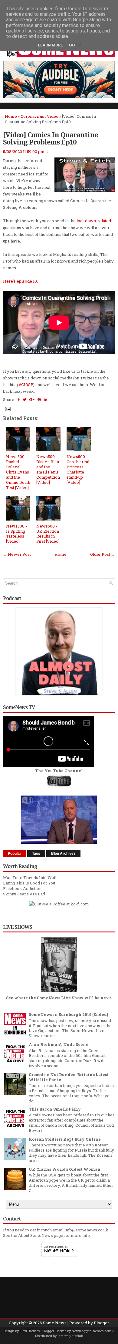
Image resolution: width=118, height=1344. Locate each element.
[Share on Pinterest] (39, 399)
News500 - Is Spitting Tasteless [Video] (16, 533)
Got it (76, 45)
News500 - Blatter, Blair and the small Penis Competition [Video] (48, 469)
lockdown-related (94, 220)
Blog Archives (63, 853)
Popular (14, 853)
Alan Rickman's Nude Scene (58, 1044)
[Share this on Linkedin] (45, 399)
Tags (36, 853)
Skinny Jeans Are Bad (24, 894)
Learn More (50, 45)
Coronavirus (32, 116)
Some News (55, 1322)
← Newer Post (17, 554)
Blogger (101, 1322)
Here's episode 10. (20, 281)
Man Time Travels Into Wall (29, 877)
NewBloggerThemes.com (91, 1331)
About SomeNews (35, 1235)
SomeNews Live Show (60, 997)
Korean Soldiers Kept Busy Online (65, 1139)
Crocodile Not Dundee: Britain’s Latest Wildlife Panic (69, 1077)
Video (52, 116)
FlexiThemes (30, 1331)
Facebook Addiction (22, 888)
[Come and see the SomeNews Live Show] (59, 992)
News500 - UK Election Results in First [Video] (48, 533)
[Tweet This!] (24, 399)
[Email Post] (7, 408)
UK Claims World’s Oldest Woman (64, 1169)
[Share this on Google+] (32, 399)
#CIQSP (26, 384)
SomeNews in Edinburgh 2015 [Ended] (68, 1014)
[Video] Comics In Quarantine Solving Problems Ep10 (50, 138)
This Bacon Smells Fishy (55, 1109)
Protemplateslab (70, 1335)
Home (11, 116)
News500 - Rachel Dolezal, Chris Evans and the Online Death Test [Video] (18, 472)
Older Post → (102, 554)
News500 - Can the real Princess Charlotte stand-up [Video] (78, 469)
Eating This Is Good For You (29, 883)
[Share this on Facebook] (18, 399)
